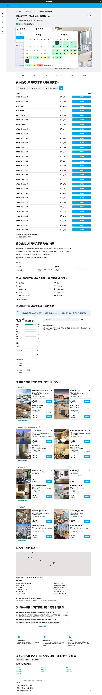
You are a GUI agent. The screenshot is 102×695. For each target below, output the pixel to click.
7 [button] (41, 46)
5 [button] (34, 46)
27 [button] (37, 57)
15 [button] (45, 50)
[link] (23, 420)
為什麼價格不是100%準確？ (24, 691)
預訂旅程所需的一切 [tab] (36, 660)
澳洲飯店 (18, 667)
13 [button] (37, 50)
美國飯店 (68, 669)
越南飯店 (43, 671)
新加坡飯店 (19, 671)
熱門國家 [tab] (19, 660)
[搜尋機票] (2, 10)
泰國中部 (27, 11)
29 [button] (45, 57)
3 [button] (64, 43)
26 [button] (34, 57)
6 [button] (37, 46)
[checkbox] (23, 364)
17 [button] (27, 54)
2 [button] (48, 43)
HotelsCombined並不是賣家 (24, 685)
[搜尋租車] (2, 16)
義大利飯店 (69, 671)
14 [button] (41, 50)
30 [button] (48, 57)
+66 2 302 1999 (20, 22)
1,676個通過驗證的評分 (27, 24)
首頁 (16, 11)
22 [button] (45, 54)
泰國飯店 (18, 673)
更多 (17, 258)
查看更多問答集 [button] (42, 626)
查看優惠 (49, 401)
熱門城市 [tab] (27, 660)
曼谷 (35, 11)
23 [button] (48, 54)
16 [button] (48, 50)
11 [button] (30, 50)
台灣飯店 (43, 667)
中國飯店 (68, 667)
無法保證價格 (39, 680)
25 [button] (30, 57)
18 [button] (30, 54)
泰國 (20, 11)
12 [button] (34, 50)
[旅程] (2, 27)
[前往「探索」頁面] (2, 22)
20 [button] (37, 54)
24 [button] (27, 57)
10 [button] (27, 50)
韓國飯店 (43, 669)
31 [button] (27, 61)
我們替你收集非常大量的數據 (25, 688)
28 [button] (41, 57)
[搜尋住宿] (2, 13)
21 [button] (41, 54)
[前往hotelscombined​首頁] (11, 5)
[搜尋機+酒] (2, 19)
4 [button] (30, 46)
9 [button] (48, 46)
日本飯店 (18, 669)
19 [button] (34, 54)
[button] (100, 1)
